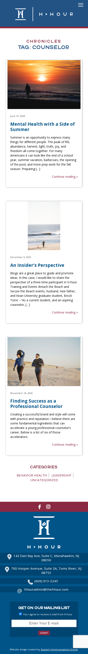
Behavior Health (32, 475)
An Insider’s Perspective (37, 265)
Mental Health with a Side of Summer (42, 126)
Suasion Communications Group (59, 649)
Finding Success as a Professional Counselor (36, 403)
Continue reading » (65, 177)
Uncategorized (44, 480)
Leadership (61, 475)
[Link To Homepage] (44, 21)
